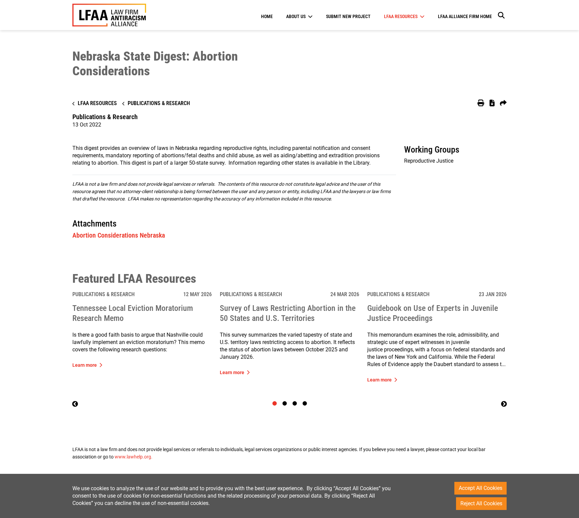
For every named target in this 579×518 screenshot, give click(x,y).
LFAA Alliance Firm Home (465, 16)
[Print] (480, 103)
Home (267, 16)
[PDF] (492, 103)
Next (504, 404)
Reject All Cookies (481, 503)
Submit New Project (348, 16)
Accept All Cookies (480, 488)
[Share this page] (503, 103)
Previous (75, 404)
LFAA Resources (400, 16)
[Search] (501, 15)
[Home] (109, 15)
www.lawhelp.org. (133, 456)
